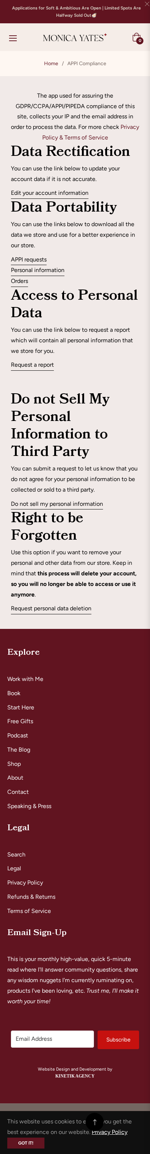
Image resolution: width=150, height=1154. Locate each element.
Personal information (37, 270)
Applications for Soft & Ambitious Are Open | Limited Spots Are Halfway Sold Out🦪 (76, 11)
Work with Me (25, 679)
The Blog (18, 749)
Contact (18, 791)
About (15, 777)
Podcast (17, 735)
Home (51, 63)
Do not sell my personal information (57, 503)
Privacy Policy (25, 882)
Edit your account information (49, 192)
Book (13, 693)
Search (16, 854)
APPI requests (29, 259)
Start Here (20, 707)
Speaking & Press (29, 806)
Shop (14, 763)
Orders (19, 280)
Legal (14, 868)
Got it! (25, 1143)
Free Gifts (20, 721)
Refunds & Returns (31, 896)
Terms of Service (29, 910)
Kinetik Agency (75, 1076)
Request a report (32, 364)
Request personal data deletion (51, 608)
